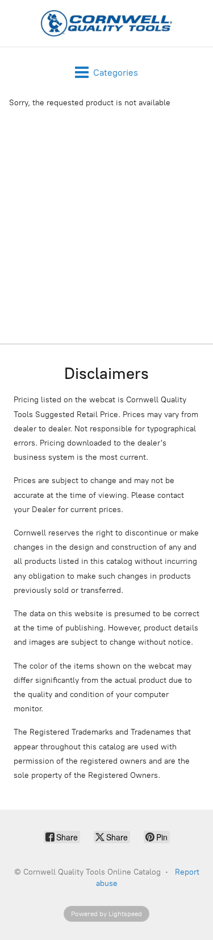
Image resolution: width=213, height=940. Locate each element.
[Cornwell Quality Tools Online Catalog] (107, 23)
